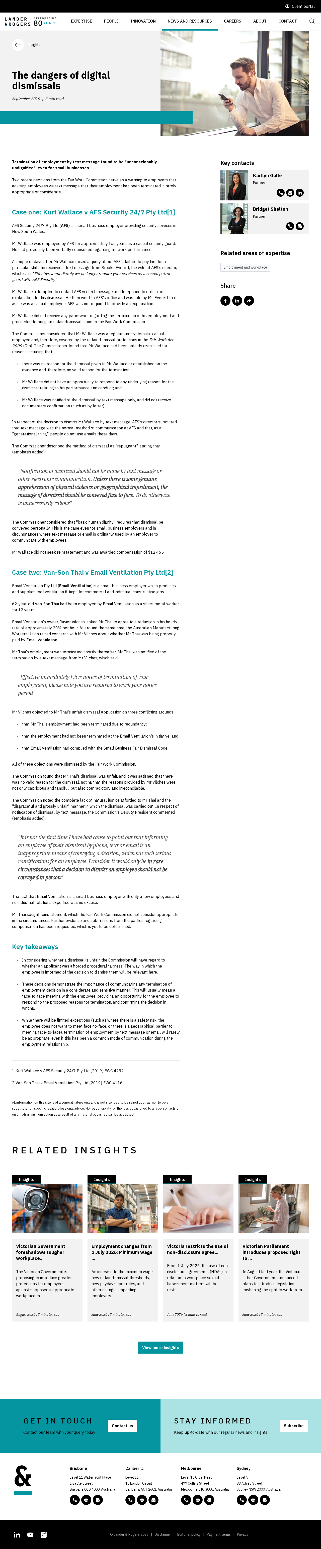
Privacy (242, 1534)
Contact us (122, 1425)
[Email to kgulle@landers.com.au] (290, 193)
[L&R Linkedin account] (300, 193)
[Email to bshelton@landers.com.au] (300, 226)
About (260, 21)
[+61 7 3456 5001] (86, 1500)
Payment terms (219, 1534)
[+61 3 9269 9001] (198, 1500)
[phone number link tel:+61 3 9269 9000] (186, 1500)
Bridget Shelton (270, 209)
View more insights (160, 1347)
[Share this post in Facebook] (225, 301)
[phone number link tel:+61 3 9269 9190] (290, 226)
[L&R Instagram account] (44, 1534)
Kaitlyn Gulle (267, 175)
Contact (288, 21)
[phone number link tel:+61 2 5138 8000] (130, 1500)
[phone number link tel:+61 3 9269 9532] (281, 193)
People (111, 21)
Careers (232, 21)
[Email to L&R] (98, 1500)
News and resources (190, 21)
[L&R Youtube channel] (30, 1534)
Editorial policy (189, 1534)
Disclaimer (163, 1534)
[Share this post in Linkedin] (237, 301)
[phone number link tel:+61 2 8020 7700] (242, 1500)
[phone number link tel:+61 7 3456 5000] (75, 1500)
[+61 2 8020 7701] (253, 1500)
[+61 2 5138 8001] (142, 1500)
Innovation (143, 21)
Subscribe (294, 1425)
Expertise (81, 21)
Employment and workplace (245, 267)
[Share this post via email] (249, 301)
